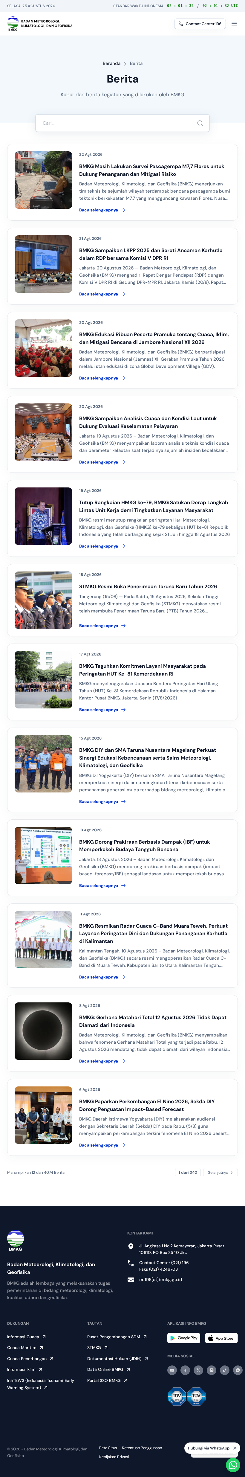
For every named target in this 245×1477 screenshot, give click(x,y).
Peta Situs (108, 1447)
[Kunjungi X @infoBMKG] (198, 1370)
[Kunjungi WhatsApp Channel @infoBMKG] (238, 1370)
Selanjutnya (218, 1172)
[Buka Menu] (234, 23)
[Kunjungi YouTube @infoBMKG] (172, 1370)
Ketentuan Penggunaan (142, 1447)
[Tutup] (235, 1448)
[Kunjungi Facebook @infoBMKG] (185, 1370)
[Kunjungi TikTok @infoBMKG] (224, 1370)
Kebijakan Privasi (114, 1456)
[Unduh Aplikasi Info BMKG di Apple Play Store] (221, 1338)
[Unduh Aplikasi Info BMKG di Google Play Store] (183, 1338)
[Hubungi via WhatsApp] (233, 1465)
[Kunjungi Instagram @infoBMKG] (211, 1370)
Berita (136, 63)
